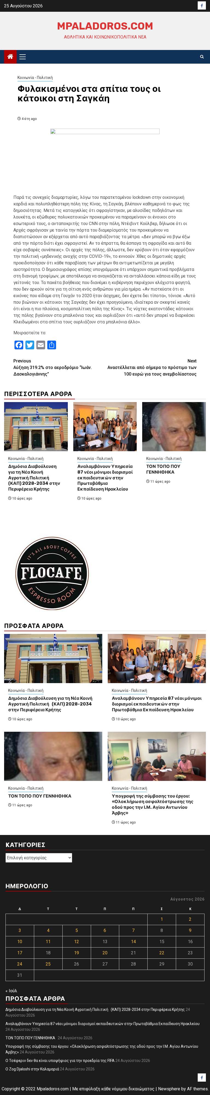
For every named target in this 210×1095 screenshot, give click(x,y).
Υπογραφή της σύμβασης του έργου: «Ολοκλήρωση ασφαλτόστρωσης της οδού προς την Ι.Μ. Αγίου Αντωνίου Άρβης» (152, 804)
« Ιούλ (11, 990)
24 (19, 964)
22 (161, 952)
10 (19, 941)
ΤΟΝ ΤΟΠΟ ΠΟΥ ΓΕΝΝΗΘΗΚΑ (163, 469)
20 (105, 952)
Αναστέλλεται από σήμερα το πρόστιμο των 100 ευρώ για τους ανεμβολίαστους (152, 367)
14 (133, 941)
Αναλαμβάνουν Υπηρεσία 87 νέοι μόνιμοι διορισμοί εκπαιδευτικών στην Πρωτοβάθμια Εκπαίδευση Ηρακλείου (105, 478)
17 (19, 952)
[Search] (202, 57)
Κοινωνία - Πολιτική (35, 77)
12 (76, 941)
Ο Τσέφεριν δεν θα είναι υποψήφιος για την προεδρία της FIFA (60, 1060)
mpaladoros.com (105, 26)
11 (48, 941)
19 (76, 952)
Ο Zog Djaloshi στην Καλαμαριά (32, 1069)
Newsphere (169, 1088)
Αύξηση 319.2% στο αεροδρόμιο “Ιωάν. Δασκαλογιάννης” (52, 367)
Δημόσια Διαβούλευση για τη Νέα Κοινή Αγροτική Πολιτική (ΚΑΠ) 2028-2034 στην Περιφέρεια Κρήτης (34, 478)
